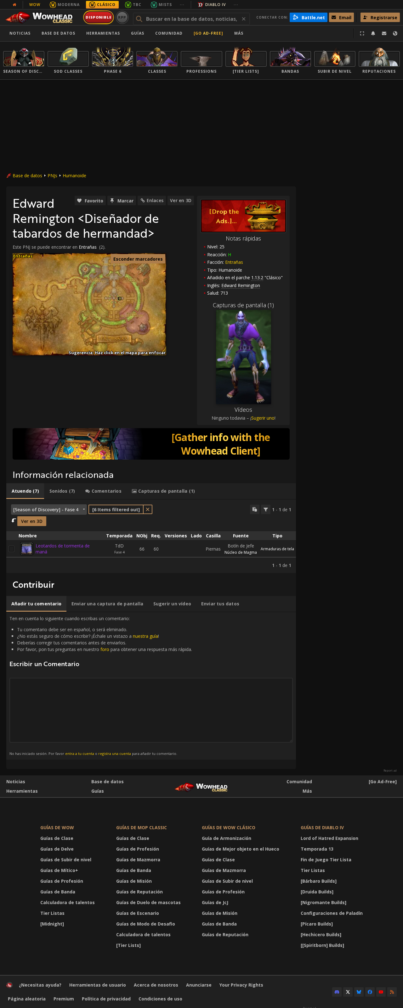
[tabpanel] (151, 536)
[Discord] (337, 992)
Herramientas (22, 791)
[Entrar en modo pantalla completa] (362, 33)
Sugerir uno (263, 418)
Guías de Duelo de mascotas (148, 902)
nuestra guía (145, 636)
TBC (137, 4)
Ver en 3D (180, 200)
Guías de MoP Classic (141, 827)
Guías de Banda (57, 892)
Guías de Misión (134, 881)
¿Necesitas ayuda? (40, 985)
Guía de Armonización (226, 838)
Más (307, 791)
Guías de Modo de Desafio (145, 924)
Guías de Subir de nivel (65, 860)
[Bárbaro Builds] (319, 881)
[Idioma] (395, 33)
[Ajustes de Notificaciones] (373, 33)
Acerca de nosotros (156, 985)
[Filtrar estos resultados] (265, 509)
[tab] (25, 491)
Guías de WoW (57, 827)
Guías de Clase (56, 838)
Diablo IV (215, 4)
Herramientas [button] (103, 33)
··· (182, 4)
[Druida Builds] (317, 892)
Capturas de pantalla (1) (243, 305)
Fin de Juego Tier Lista (326, 860)
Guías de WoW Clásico (228, 827)
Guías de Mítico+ (59, 870)
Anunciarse (199, 985)
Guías (137, 33)
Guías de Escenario (137, 913)
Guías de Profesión (61, 881)
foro (104, 649)
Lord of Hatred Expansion (329, 838)
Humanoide (74, 175)
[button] (120, 298)
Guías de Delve (57, 849)
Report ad (390, 770)
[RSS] (392, 992)
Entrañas (234, 262)
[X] (348, 992)
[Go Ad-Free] (208, 33)
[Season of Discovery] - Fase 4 (45, 509)
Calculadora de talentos (67, 902)
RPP (122, 17)
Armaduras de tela (277, 549)
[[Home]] (42, 17)
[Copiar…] (254, 509)
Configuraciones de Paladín (332, 913)
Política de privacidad (106, 999)
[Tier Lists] (128, 945)
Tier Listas (52, 913)
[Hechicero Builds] (321, 934)
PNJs (52, 175)
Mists (165, 4)
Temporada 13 (317, 849)
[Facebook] (370, 992)
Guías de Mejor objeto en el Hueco (240, 849)
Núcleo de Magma (240, 552)
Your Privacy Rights (241, 985)
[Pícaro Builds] (317, 924)
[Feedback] (384, 33)
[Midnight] (52, 924)
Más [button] (238, 33)
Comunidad (169, 33)
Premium (64, 999)
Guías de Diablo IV (322, 827)
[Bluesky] (359, 992)
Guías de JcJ (215, 902)
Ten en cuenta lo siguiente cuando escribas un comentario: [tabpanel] (100, 685)
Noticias (20, 33)
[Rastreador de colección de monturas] (151, 444)
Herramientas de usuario (97, 985)
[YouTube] (381, 992)
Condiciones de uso (160, 999)
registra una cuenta (114, 753)
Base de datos (58, 33)
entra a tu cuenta (79, 753)
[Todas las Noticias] (14, 4)
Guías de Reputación (139, 892)
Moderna (69, 4)
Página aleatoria (27, 999)
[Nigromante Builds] (323, 902)
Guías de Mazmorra (138, 860)
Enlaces (155, 200)
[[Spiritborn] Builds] (322, 945)
